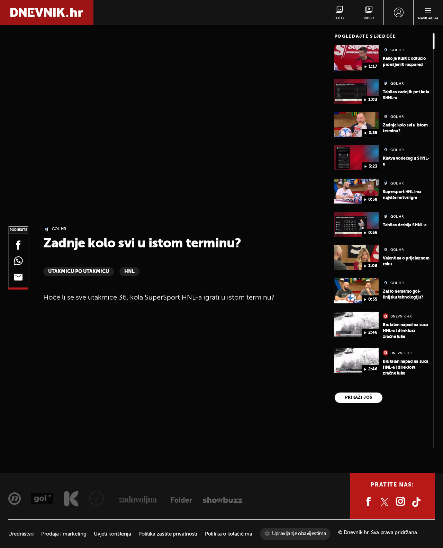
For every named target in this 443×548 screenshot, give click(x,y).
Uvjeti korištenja (112, 534)
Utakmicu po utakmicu (78, 271)
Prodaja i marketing (63, 534)
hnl (129, 271)
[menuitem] (398, 12)
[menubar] (398, 12)
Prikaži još (358, 398)
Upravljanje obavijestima (299, 533)
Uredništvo (21, 534)
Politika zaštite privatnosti (167, 534)
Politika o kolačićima (228, 534)
